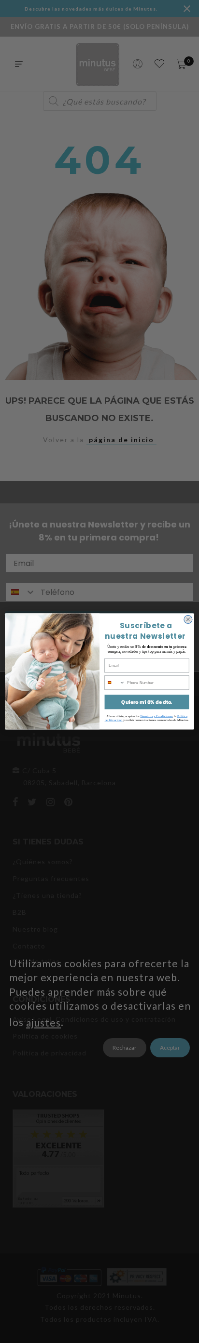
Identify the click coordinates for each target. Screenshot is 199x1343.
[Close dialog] (188, 620)
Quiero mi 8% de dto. (146, 702)
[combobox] (115, 682)
